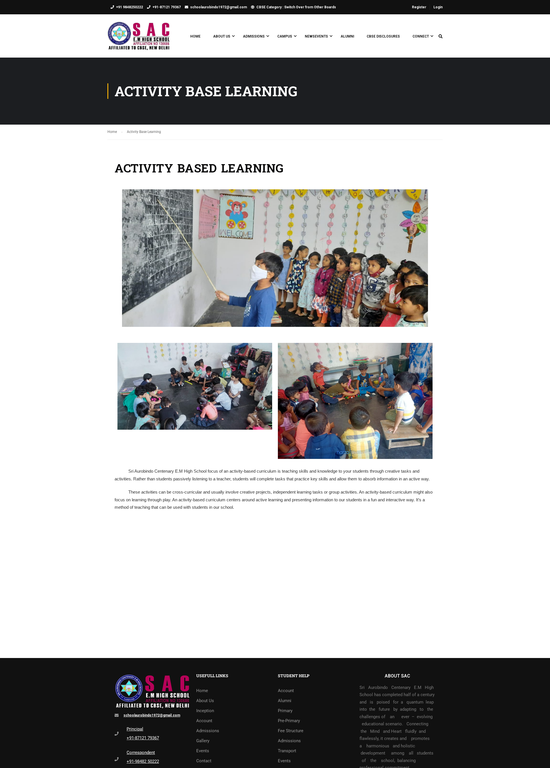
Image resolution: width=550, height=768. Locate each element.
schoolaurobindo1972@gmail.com (218, 7)
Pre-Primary (289, 720)
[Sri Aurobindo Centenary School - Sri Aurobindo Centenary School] (138, 38)
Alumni (347, 36)
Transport (287, 750)
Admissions (254, 36)
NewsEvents (316, 36)
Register (419, 7)
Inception (205, 710)
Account (204, 720)
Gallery (202, 740)
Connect (420, 36)
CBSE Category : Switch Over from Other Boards (296, 7)
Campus (284, 36)
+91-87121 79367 (166, 7)
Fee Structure (290, 730)
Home (195, 36)
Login (438, 7)
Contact (203, 760)
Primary (285, 710)
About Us (221, 36)
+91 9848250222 (129, 7)
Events (202, 750)
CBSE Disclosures (383, 36)
